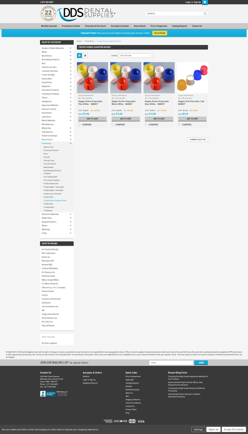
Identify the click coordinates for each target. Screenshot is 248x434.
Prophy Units (48, 204)
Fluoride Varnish (50, 164)
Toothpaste (48, 210)
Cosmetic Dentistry (50, 71)
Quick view (92, 91)
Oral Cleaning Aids (50, 177)
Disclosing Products (51, 150)
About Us (129, 393)
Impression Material (50, 105)
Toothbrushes (49, 207)
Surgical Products (49, 222)
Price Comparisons (133, 376)
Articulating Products (50, 59)
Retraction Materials (50, 214)
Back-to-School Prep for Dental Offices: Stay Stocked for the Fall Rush (185, 383)
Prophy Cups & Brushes (52, 194)
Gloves (45, 97)
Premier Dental (48, 291)
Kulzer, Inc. (46, 257)
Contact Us (197, 26)
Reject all (213, 429)
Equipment (46, 86)
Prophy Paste (48, 197)
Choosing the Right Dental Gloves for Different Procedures (186, 389)
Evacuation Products (50, 90)
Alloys (44, 52)
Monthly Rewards (132, 390)
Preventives (46, 143)
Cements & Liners (49, 67)
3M (43, 310)
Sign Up (197, 2)
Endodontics (47, 82)
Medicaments (49, 167)
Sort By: (114, 55)
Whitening (46, 229)
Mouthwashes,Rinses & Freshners (52, 172)
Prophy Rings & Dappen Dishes (55, 200)
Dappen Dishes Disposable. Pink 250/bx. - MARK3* (90, 102)
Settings (198, 429)
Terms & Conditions (133, 403)
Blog (127, 413)
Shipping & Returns (90, 383)
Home (79, 41)
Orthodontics (47, 132)
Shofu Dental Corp (49, 318)
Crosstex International (51, 299)
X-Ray (44, 233)
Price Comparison (159, 26)
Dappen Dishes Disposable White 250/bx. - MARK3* (123, 102)
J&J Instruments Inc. (50, 306)
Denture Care (48, 147)
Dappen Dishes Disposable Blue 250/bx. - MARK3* (157, 102)
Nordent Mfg (47, 264)
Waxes (44, 225)
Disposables (47, 78)
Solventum (46, 302)
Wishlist (86, 376)
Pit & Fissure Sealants (52, 180)
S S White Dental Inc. (50, 283)
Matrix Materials (48, 120)
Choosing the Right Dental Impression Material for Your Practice (188, 377)
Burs (43, 63)
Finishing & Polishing (50, 94)
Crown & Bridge (48, 74)
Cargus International (50, 314)
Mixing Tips (46, 128)
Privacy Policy (131, 410)
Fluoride (47, 157)
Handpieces (47, 101)
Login (188, 2)
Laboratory (46, 116)
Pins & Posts (47, 139)
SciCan (45, 295)
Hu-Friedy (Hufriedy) (50, 249)
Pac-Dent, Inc (47, 321)
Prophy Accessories (51, 183)
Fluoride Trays (49, 160)
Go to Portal (159, 33)
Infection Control (49, 109)
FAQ (127, 396)
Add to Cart (92, 119)
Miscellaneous (48, 124)
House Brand (140, 26)
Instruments (47, 113)
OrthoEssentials (48, 276)
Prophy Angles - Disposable (54, 187)
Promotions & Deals (71, 26)
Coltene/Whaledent (50, 268)
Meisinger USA (48, 260)
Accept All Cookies (234, 429)
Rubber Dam (47, 218)
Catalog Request (179, 26)
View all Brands (48, 325)
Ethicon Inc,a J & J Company (53, 287)
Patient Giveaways (49, 135)
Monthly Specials (49, 26)
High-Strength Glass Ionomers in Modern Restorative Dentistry (184, 395)
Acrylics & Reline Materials (53, 48)
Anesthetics (47, 55)
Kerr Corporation (49, 253)
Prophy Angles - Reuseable (53, 190)
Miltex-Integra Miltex (50, 280)
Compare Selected (198, 140)
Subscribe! (130, 380)
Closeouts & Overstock (95, 26)
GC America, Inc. (48, 272)
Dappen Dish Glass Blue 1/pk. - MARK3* (192, 102)
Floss (46, 154)
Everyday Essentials (120, 26)
